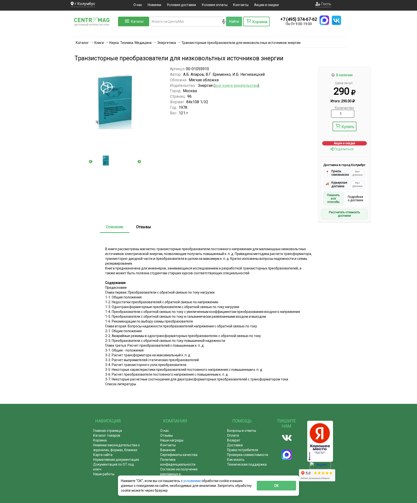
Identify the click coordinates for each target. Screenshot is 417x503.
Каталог (137, 21)
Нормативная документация (116, 460)
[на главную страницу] (94, 31)
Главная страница (107, 431)
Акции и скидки (266, 5)
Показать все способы (333, 198)
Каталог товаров (106, 435)
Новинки (154, 5)
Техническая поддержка (247, 464)
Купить (347, 126)
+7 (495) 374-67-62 (298, 19)
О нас (137, 5)
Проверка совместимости (247, 455)
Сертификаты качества (178, 455)
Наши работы (103, 474)
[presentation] (91, 161)
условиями (192, 481)
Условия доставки (181, 5)
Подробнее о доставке (355, 198)
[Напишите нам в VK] (336, 20)
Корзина (100, 440)
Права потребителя (242, 450)
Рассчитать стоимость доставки (344, 214)
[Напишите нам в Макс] (324, 20)
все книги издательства (236, 85)
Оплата (233, 435)
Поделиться (344, 149)
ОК (276, 486)
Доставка (235, 445)
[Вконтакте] (287, 437)
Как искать (235, 460)
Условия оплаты (215, 5)
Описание (114, 227)
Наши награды (171, 440)
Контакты (241, 5)
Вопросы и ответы (241, 431)
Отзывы (143, 227)
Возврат (233, 440)
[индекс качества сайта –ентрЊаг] (320, 467)
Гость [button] (325, 4)
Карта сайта (102, 455)
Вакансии (167, 450)
